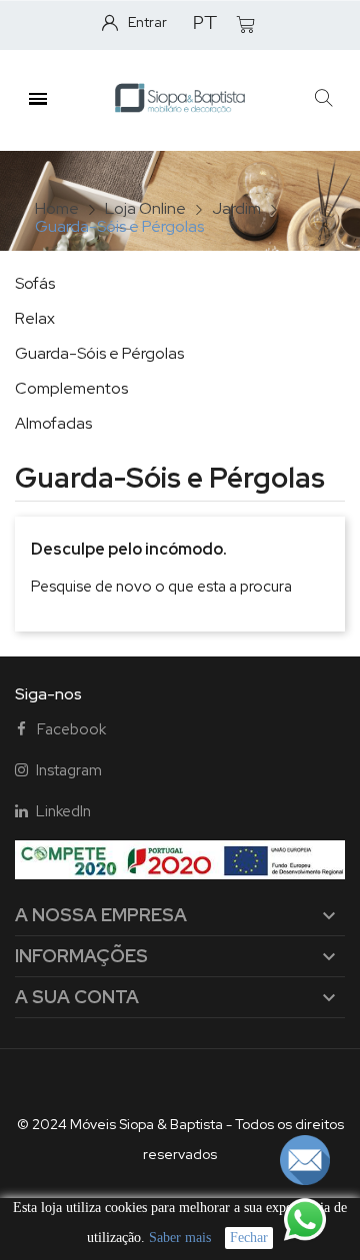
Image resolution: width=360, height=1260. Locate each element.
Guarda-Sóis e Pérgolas (99, 353)
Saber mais (180, 1237)
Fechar (249, 1237)
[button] (323, 98)
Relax (35, 318)
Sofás (35, 283)
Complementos (71, 388)
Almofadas (53, 423)
